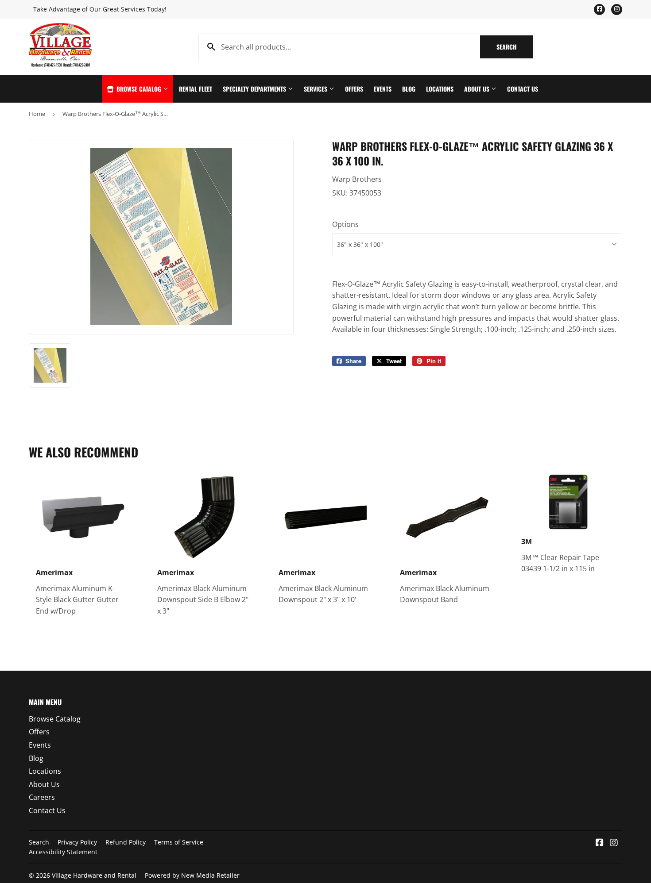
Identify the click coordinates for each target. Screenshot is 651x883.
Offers (354, 88)
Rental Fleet (195, 88)
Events (382, 88)
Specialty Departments (255, 88)
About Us (477, 88)
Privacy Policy (77, 842)
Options (345, 224)
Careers (42, 797)
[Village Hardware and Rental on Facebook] (600, 843)
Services (316, 88)
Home (37, 114)
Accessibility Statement (63, 852)
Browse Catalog (139, 88)
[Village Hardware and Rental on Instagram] (614, 843)
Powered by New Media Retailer (192, 875)
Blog (408, 88)
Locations (439, 88)
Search (514, 46)
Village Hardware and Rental (94, 875)
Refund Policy (125, 842)
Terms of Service (178, 842)
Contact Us (522, 88)
